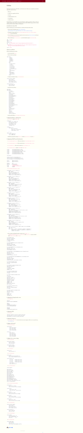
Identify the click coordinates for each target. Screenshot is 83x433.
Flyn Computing (4, 1)
